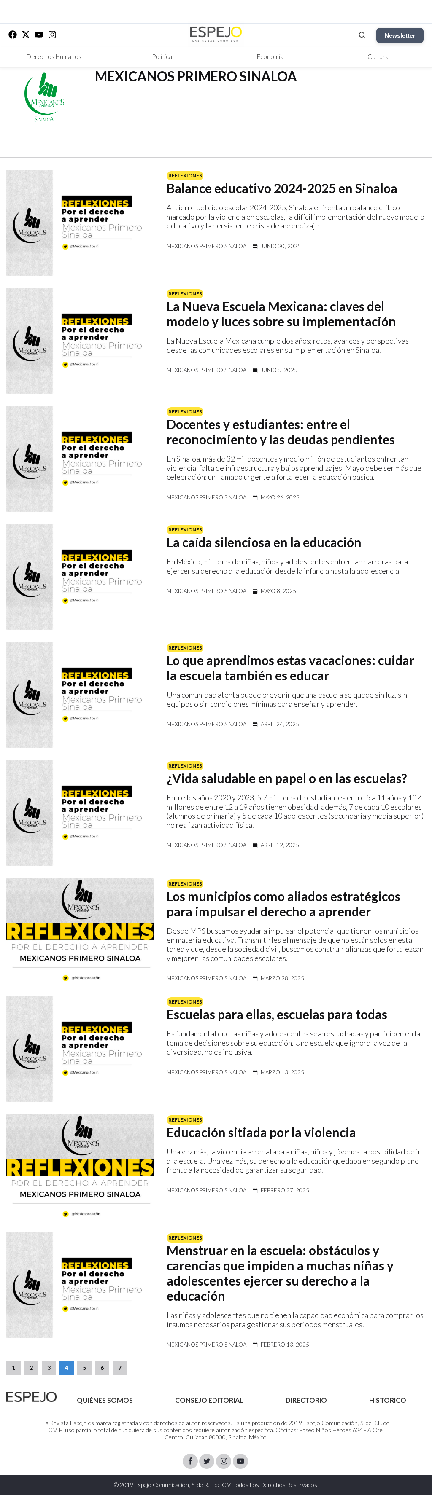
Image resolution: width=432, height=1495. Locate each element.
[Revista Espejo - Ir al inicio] (31, 1397)
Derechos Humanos (54, 56)
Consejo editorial (209, 1400)
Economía (270, 56)
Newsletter (400, 35)
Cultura (378, 56)
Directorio (306, 1400)
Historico (387, 1400)
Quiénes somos (105, 1400)
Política (162, 56)
